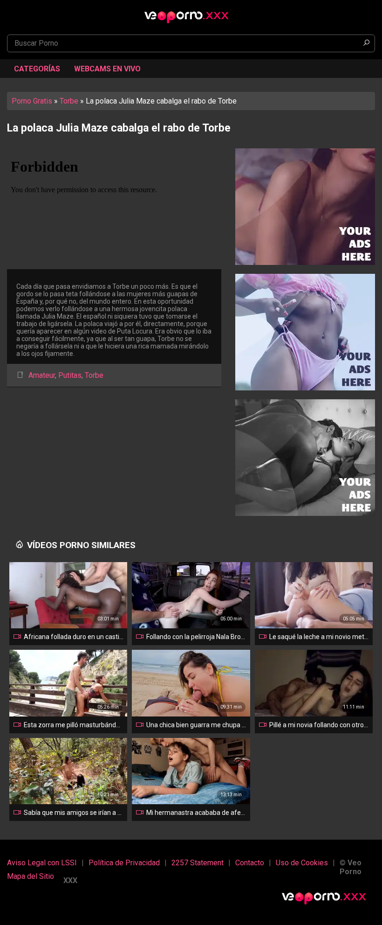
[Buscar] (366, 43)
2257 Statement (197, 862)
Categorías (37, 68)
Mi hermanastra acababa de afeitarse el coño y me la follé (196, 812)
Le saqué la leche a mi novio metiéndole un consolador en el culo (319, 636)
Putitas (70, 375)
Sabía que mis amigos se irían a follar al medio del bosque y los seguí (73, 812)
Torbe (69, 101)
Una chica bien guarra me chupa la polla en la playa (196, 725)
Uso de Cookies (302, 862)
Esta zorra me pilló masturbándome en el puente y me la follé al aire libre (73, 725)
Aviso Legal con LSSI (42, 862)
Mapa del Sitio (30, 876)
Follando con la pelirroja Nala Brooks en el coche (196, 636)
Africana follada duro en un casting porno (73, 636)
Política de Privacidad (124, 862)
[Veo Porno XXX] (191, 12)
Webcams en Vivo (107, 68)
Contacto (249, 862)
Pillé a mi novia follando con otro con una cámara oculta (319, 725)
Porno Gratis (32, 101)
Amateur (41, 375)
